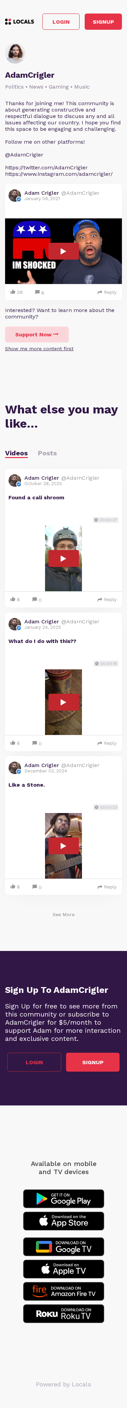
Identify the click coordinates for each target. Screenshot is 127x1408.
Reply (110, 292)
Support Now (33, 334)
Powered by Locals (63, 1384)
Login (61, 22)
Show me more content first (39, 348)
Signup (103, 22)
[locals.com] (19, 22)
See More (63, 914)
